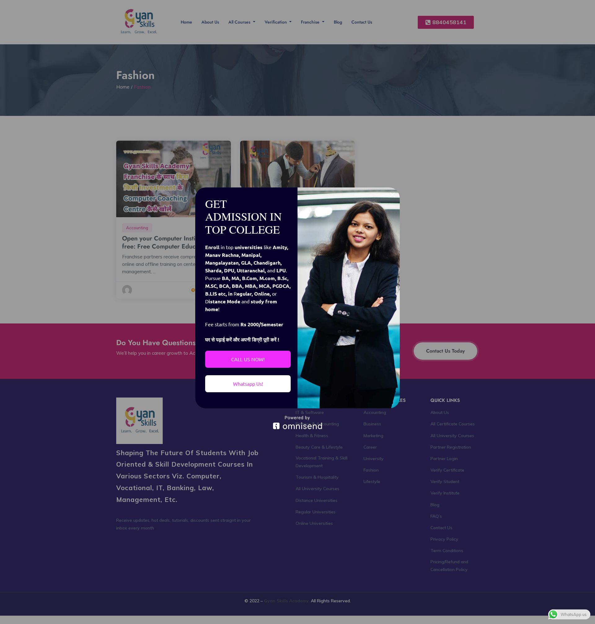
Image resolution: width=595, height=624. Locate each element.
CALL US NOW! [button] (248, 359)
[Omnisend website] (297, 422)
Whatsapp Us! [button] (248, 383)
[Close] (392, 194)
